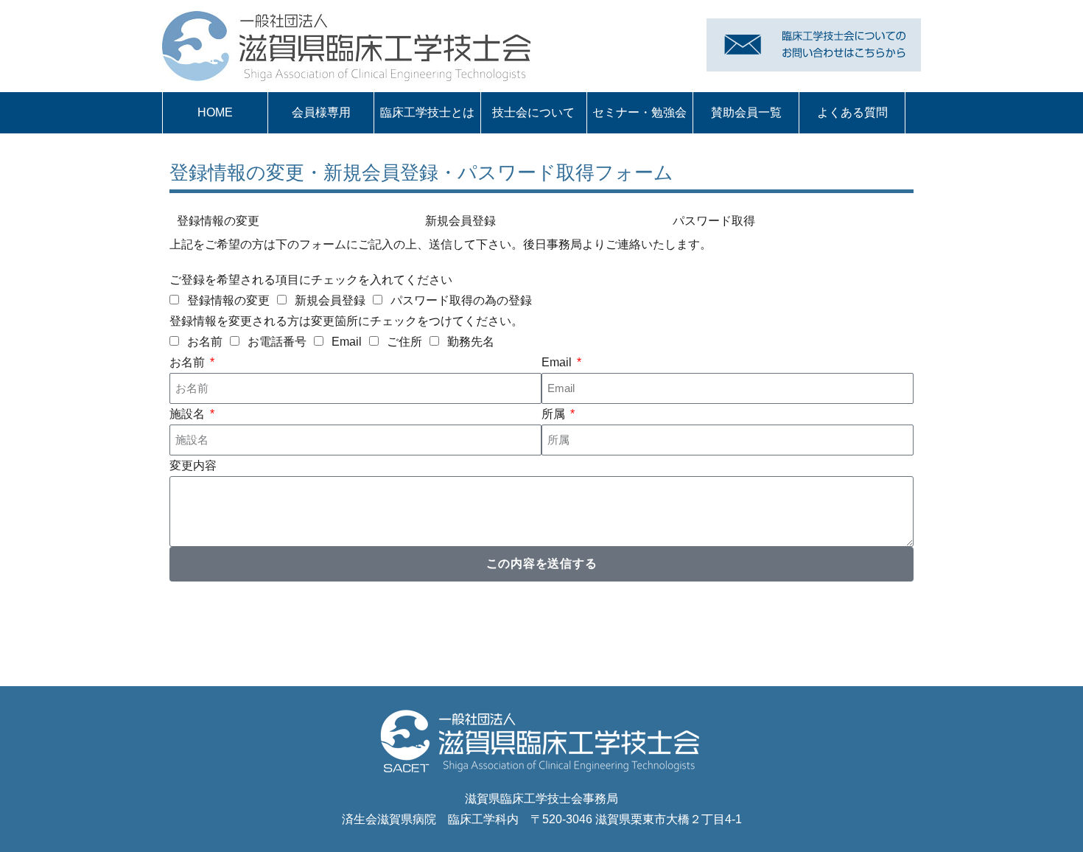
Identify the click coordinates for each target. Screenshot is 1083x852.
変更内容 (193, 465)
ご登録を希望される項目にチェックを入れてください (310, 279)
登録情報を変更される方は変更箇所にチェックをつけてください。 (346, 321)
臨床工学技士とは (427, 112)
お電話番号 (277, 341)
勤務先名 (470, 341)
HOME (215, 112)
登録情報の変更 (228, 300)
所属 (555, 414)
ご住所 (404, 341)
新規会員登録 (330, 300)
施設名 (188, 414)
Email (347, 341)
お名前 (204, 341)
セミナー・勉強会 (639, 112)
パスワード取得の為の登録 (461, 300)
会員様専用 (321, 112)
